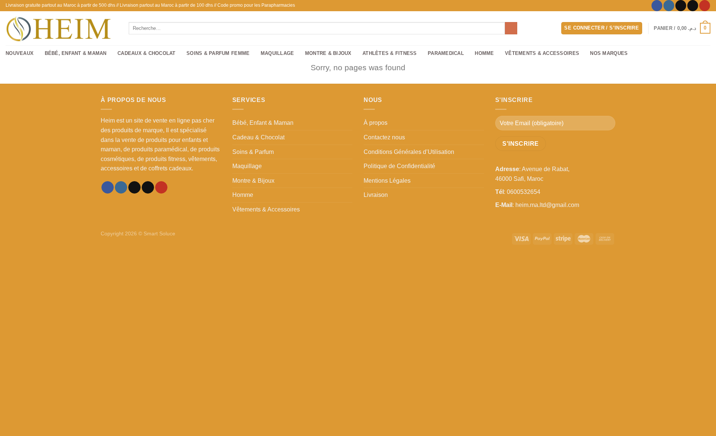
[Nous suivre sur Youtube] (704, 5)
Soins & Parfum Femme (217, 53)
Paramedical (446, 53)
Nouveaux (20, 53)
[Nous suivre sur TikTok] (680, 5)
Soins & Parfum (253, 152)
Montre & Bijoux (328, 53)
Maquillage (277, 53)
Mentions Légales (387, 180)
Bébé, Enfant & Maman (76, 53)
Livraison (376, 195)
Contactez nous (384, 137)
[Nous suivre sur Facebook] (656, 5)
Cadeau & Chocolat (258, 137)
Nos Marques (609, 53)
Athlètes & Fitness (389, 53)
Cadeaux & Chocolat (146, 53)
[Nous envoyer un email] (692, 5)
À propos (375, 123)
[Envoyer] (511, 28)
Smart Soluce (159, 233)
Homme (484, 53)
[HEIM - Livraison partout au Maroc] (61, 28)
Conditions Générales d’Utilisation (409, 152)
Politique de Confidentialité (399, 166)
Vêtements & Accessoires (542, 53)
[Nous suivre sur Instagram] (668, 5)
